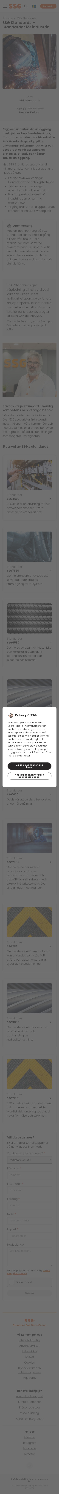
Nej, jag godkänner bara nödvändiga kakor (29, 776)
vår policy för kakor (19, 755)
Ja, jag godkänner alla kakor (29, 766)
